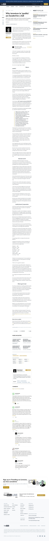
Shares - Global (6, 510)
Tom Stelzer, (24, 342)
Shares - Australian (7, 508)
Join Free (17, 388)
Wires (9, 10)
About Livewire (22, 508)
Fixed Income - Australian (6, 512)
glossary (13, 506)
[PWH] (17, 363)
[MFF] (17, 361)
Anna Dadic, (24, 349)
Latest (7, 6)
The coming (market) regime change (34, 520)
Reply (18, 403)
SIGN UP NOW (6, 487)
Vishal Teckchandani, (15, 342)
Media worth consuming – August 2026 (40, 34)
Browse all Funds (7, 514)
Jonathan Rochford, (35, 36)
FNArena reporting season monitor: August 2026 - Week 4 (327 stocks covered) (16, 347)
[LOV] (28, 359)
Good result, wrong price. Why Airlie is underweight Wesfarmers (27, 347)
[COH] (22, 359)
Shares (12, 6)
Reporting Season (35, 21)
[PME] (28, 361)
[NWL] (22, 361)
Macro (29, 382)
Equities (12, 10)
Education (34, 33)
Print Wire (30, 21)
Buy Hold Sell (29, 6)
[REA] (22, 363)
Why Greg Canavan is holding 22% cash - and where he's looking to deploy (36, 518)
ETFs (17, 6)
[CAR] (17, 359)
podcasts (13, 510)
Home (6, 10)
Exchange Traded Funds (8, 506)
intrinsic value (15, 355)
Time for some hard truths (32, 515)
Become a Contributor (24, 513)
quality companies (23, 355)
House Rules (43, 525)
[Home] (3, 4)
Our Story (22, 506)
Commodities (19, 382)
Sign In (13, 388)
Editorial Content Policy (24, 525)
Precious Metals (24, 382)
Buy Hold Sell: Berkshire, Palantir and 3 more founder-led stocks (27, 340)
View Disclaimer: (15, 327)
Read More (14, 415)
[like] (3, 11)
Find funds (37, 6)
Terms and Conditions (32, 525)
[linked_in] (3, 24)
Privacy (39, 525)
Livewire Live (22, 6)
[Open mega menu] (42, 7)
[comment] (3, 15)
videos (13, 508)
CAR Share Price (31, 505)
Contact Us (22, 515)
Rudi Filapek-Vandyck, (15, 349)
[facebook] (3, 22)
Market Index (22, 519)
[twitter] (3, 21)
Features (21, 510)
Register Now (40, 495)
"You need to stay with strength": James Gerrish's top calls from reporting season (16, 340)
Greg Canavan (8, 33)
